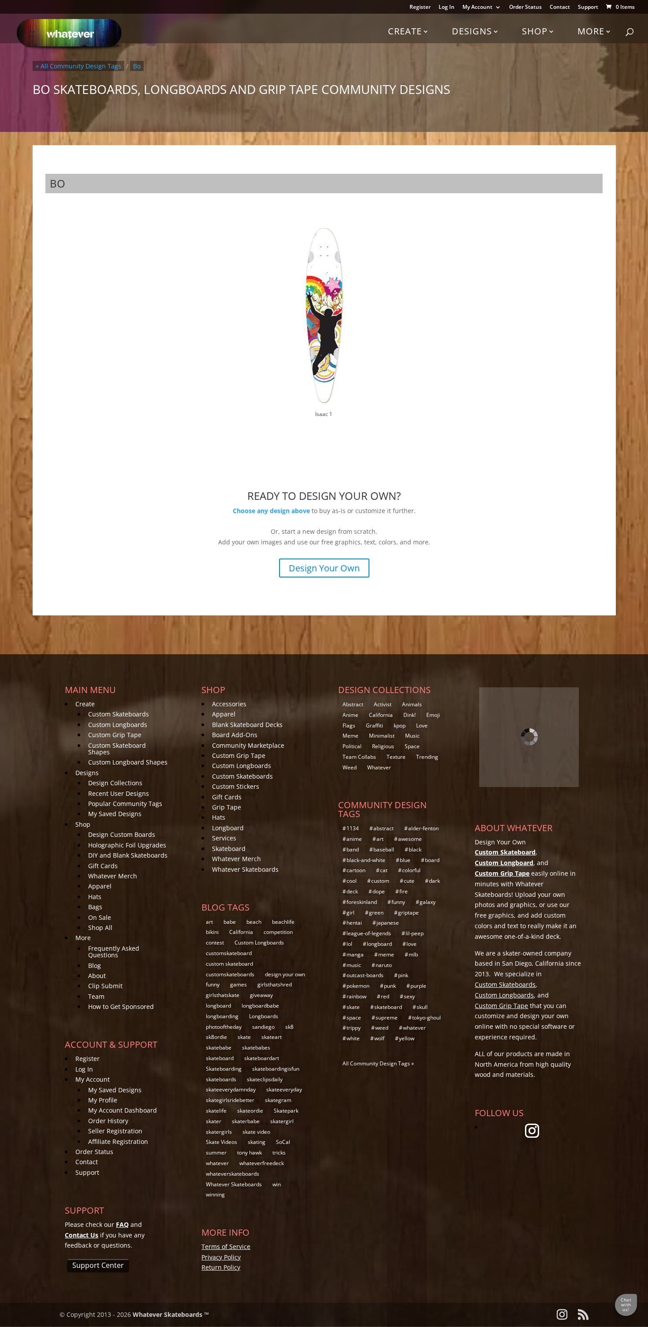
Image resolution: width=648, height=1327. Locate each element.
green (376, 912)
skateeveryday (284, 1089)
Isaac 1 (323, 414)
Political (352, 746)
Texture (396, 757)
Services (224, 838)
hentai (354, 922)
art (209, 922)
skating (256, 1142)
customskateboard (229, 953)
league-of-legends (368, 933)
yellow (406, 1038)
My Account (477, 7)
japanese (387, 922)
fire (403, 891)
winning (215, 1194)
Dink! (409, 715)
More (590, 31)
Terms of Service (225, 1246)
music (353, 965)
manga (355, 954)
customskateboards (230, 974)
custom (380, 881)
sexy (409, 996)
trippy (353, 1027)
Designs (472, 31)
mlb (413, 954)
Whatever (379, 767)
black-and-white (365, 860)
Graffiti (374, 725)
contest (215, 942)
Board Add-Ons (234, 735)
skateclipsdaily (265, 1079)
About (97, 975)
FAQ (122, 1224)
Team (96, 996)
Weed (350, 767)
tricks (279, 1152)
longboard (218, 1005)
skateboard (220, 1058)
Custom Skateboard (505, 852)
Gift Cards (103, 866)
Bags (95, 907)
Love (422, 725)
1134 (352, 828)
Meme (350, 735)
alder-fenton (423, 828)
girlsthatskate (222, 995)
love (411, 944)
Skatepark (286, 1110)
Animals (412, 704)
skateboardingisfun (275, 1068)
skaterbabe (246, 1121)
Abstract (353, 704)
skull (422, 1007)
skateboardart (261, 1058)
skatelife (216, 1110)
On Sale (99, 917)
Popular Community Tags (125, 803)
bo (137, 66)
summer (216, 1152)
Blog (94, 965)
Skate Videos (221, 1142)
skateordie (250, 1110)
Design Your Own (324, 568)
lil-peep (415, 933)
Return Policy (220, 1267)
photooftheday (224, 1027)
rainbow (356, 996)
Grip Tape (226, 807)
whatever (217, 1163)
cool (351, 881)
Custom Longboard (504, 862)
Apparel (100, 886)
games (238, 984)
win (276, 1184)
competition (278, 932)
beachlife (283, 922)
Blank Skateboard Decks (247, 724)
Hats (94, 896)
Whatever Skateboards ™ (171, 1314)
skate (244, 1037)
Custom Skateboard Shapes (117, 748)
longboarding (222, 1016)
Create (405, 31)
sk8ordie (216, 1037)
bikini (212, 932)
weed (381, 1027)
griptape (408, 912)
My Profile (102, 1100)
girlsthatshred (274, 984)
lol (349, 944)
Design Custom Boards (121, 834)
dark (434, 881)
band (352, 849)
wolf (379, 1038)
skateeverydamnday (231, 1089)
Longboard (228, 828)
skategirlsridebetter (230, 1100)
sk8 (289, 1027)
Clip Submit (105, 986)
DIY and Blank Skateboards (128, 855)
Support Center (98, 1265)
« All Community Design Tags (78, 66)
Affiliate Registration (118, 1141)
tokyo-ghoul (426, 1017)
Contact (560, 7)
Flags (349, 725)
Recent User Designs (118, 793)
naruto (384, 965)
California (241, 932)
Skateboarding (224, 1068)
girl (350, 912)
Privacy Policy (221, 1257)
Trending (427, 757)
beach (253, 922)
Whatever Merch (112, 876)
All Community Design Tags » (378, 1063)
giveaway (261, 995)
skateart (271, 1037)
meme (386, 954)
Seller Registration (115, 1131)
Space (412, 746)
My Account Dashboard (122, 1110)
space (353, 1017)
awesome (410, 839)
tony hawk (249, 1152)
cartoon (355, 870)
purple (418, 986)
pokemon (357, 986)
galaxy (428, 902)
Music (412, 735)
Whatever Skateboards (245, 869)
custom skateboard (229, 963)
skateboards (221, 1079)
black (415, 849)
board (432, 860)
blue (405, 860)
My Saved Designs (115, 814)
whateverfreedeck (261, 1163)
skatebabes (256, 1047)
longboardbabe (260, 1005)
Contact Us (81, 1235)
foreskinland (361, 902)
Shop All (100, 927)
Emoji (433, 715)
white (353, 1038)
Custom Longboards (117, 724)
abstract (383, 828)
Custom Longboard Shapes (128, 762)
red (385, 996)
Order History (108, 1121)
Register (420, 7)
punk (390, 986)
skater (213, 1121)
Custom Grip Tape (115, 735)
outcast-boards (365, 975)
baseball (383, 849)
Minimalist (382, 735)
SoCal (283, 1142)
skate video (256, 1132)
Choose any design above (271, 510)
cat (383, 870)
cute (409, 881)
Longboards (263, 1016)
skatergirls (219, 1132)
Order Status (525, 7)
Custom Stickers (235, 786)
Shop (534, 31)
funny (213, 984)
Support (588, 7)
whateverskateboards (232, 1173)
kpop (400, 725)
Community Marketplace (248, 745)
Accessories (229, 704)
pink (403, 975)
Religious (383, 746)
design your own (285, 974)
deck (352, 891)
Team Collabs (359, 757)
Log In (446, 7)
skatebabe (218, 1047)
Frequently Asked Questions (113, 951)
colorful (411, 870)
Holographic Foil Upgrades (127, 845)
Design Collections (115, 783)
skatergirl (282, 1121)
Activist (382, 704)
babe (229, 922)
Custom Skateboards (118, 714)
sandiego (263, 1027)
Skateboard (229, 848)
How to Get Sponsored (121, 1006)
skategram (278, 1100)
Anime (350, 715)
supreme (387, 1017)
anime (354, 839)
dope (378, 891)
